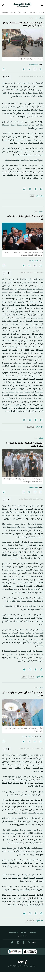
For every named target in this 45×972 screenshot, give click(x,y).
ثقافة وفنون (5, 11)
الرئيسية (41, 11)
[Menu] (43, 4)
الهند (32, 194)
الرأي (19, 11)
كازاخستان (30, 425)
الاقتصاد (13, 11)
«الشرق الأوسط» (33, 63)
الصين (24, 675)
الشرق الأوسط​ (32, 11)
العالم (24, 11)
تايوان (31, 675)
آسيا (31, 16)
